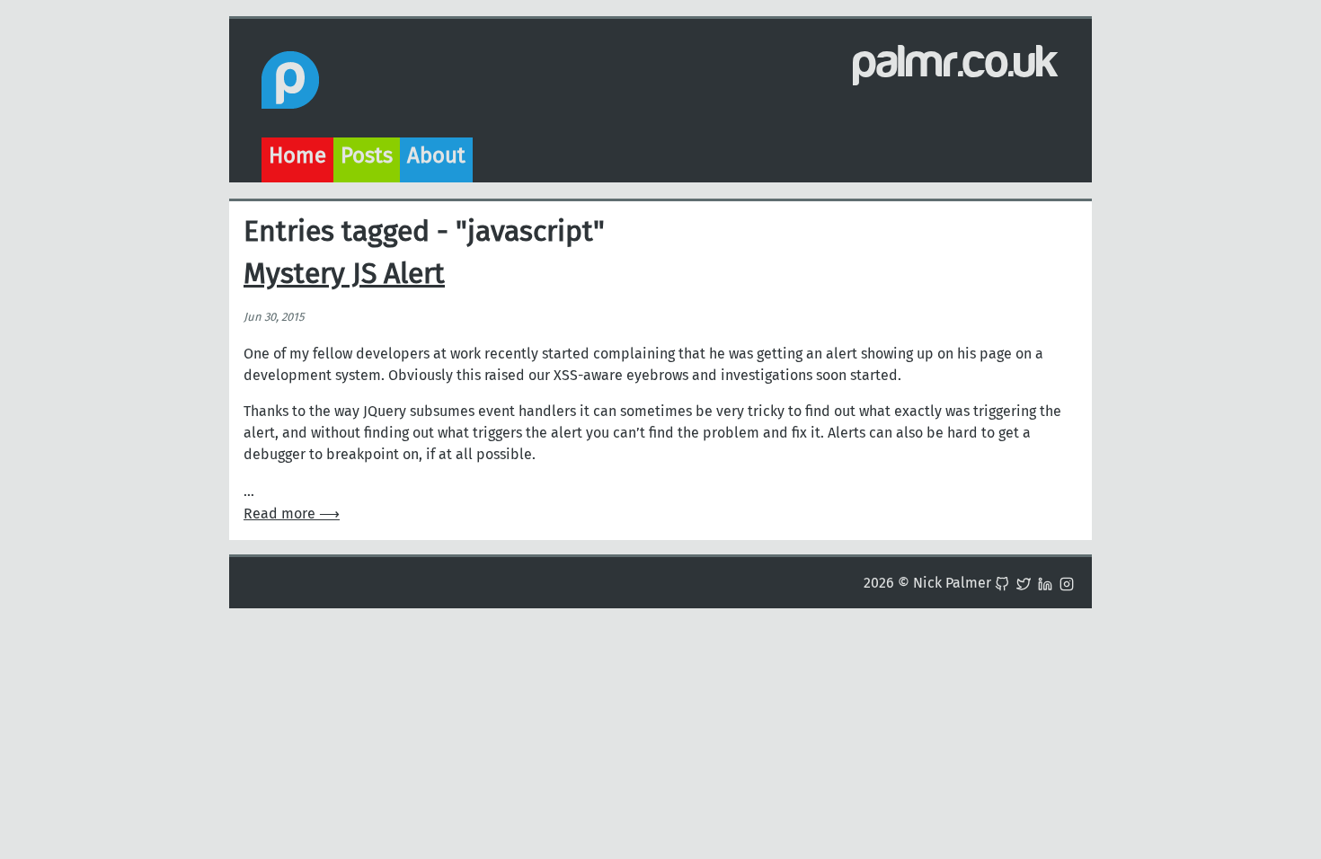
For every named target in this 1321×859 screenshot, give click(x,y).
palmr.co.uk (956, 62)
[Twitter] (1023, 582)
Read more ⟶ (292, 513)
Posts (367, 155)
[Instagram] (1066, 582)
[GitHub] (1002, 582)
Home (297, 155)
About (436, 155)
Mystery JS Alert (344, 273)
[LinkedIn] (1045, 582)
